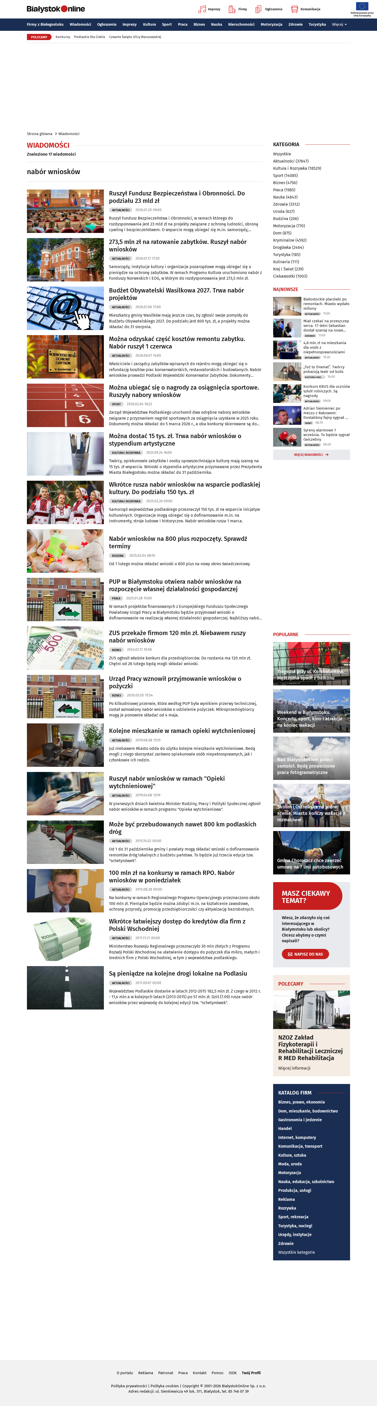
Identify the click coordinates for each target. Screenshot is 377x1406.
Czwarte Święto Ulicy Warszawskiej (135, 37)
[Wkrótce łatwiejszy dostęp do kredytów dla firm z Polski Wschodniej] (65, 939)
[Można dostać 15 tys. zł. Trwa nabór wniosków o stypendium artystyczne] (65, 454)
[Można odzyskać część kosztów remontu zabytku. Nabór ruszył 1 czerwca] (65, 357)
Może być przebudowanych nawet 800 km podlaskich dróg (182, 828)
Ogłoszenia (273, 9)
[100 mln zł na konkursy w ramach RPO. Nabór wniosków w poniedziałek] (65, 890)
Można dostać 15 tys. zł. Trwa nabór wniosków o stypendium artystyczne (175, 439)
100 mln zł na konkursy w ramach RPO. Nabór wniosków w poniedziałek (171, 876)
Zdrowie (296, 24)
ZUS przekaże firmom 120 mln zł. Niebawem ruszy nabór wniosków (177, 636)
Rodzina (117, 556)
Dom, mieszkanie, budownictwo (308, 1111)
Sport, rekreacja (293, 1216)
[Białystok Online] (56, 9)
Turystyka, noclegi (295, 1225)
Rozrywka (287, 1208)
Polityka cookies (165, 1386)
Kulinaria (281, 261)
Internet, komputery (297, 1137)
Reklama (286, 1199)
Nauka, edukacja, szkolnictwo (306, 1181)
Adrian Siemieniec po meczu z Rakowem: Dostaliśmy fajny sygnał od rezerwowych (326, 413)
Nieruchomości (241, 24)
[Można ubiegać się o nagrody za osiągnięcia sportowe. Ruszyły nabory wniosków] (65, 405)
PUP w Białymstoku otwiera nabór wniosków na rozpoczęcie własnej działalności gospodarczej (175, 585)
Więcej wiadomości (308, 455)
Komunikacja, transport (300, 1146)
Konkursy (63, 37)
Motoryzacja (271, 24)
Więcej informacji (294, 1068)
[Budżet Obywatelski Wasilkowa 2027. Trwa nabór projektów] (65, 308)
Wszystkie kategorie (296, 1252)
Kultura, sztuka (292, 1155)
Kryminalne (283, 240)
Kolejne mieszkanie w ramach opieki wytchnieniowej (182, 730)
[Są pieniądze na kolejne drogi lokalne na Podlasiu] (65, 987)
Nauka (216, 24)
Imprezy (214, 9)
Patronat (165, 1373)
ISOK (233, 1373)
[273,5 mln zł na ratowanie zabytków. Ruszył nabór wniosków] (65, 259)
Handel (285, 1128)
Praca (182, 24)
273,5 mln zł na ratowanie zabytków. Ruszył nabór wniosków (177, 245)
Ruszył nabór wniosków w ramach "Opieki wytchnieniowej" (167, 782)
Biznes (199, 24)
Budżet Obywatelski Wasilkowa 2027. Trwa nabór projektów (176, 294)
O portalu (125, 1373)
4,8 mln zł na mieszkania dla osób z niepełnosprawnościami (324, 347)
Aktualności (121, 210)
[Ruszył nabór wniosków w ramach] (65, 793)
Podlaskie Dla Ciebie (89, 37)
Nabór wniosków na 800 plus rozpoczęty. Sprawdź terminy (178, 542)
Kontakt (199, 1373)
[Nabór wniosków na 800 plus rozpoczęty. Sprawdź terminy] (65, 551)
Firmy (243, 9)
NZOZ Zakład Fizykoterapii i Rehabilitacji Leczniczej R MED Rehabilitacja (310, 1047)
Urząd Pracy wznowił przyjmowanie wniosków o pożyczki (175, 682)
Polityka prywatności (129, 1386)
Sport (167, 24)
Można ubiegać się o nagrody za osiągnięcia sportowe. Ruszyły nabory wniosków (184, 391)
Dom (277, 233)
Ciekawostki (284, 276)
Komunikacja (310, 9)
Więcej (337, 24)
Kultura (149, 24)
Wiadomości (80, 24)
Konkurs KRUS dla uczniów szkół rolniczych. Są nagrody (326, 391)
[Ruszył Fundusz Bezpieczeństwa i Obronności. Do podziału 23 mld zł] (65, 211)
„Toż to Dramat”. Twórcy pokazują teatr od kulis (323, 369)
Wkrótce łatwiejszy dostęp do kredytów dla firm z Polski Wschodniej (177, 925)
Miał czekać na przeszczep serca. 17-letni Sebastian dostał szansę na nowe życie (326, 326)
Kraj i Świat (283, 269)
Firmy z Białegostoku (45, 24)
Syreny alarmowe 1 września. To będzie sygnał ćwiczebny (326, 435)
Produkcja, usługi (294, 1190)
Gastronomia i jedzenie (300, 1119)
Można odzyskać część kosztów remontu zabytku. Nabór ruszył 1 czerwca (177, 342)
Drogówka (282, 247)
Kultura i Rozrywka (126, 453)
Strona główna (39, 133)
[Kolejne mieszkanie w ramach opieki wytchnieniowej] (65, 745)
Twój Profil (251, 1373)
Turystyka (317, 24)
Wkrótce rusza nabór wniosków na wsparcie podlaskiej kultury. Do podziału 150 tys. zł (184, 488)
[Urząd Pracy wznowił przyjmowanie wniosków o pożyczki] (65, 696)
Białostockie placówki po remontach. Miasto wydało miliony (326, 304)
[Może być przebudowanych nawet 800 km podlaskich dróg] (65, 842)
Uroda (279, 211)
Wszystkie (282, 154)
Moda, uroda (290, 1164)
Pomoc (218, 1373)
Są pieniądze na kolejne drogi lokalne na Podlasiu (178, 973)
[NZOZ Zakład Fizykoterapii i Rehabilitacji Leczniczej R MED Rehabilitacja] (311, 1009)
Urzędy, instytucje (295, 1234)
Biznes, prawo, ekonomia (301, 1102)
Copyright (190, 1386)
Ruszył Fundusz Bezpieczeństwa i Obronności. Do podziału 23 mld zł (177, 197)
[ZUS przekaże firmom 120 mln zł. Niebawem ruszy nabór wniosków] (65, 648)
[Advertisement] (188, 86)
